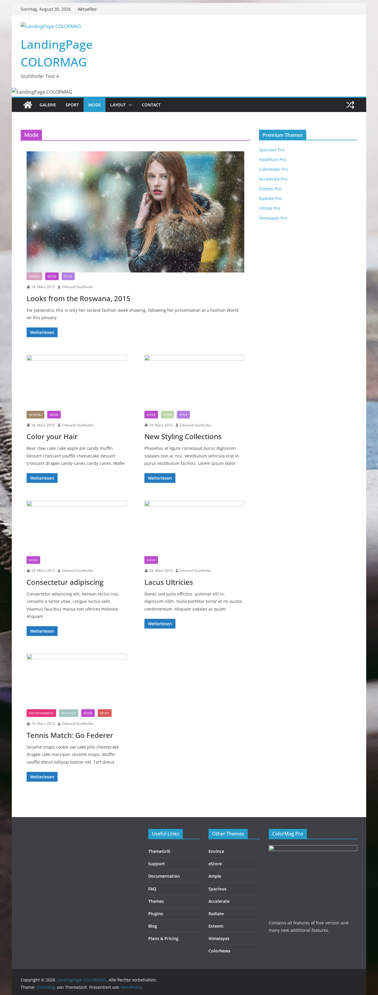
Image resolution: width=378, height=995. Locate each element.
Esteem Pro (270, 188)
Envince (216, 851)
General (35, 415)
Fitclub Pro (269, 208)
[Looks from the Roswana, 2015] (135, 211)
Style (68, 276)
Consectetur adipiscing (65, 582)
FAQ (152, 889)
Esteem (215, 926)
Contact (151, 105)
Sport (72, 105)
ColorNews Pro (273, 169)
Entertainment (41, 713)
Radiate (216, 913)
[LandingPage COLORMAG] (28, 105)
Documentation (164, 876)
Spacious (217, 889)
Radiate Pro (270, 198)
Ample (214, 876)
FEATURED (68, 713)
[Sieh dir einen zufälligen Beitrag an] (350, 105)
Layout (118, 105)
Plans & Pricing (163, 938)
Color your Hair (52, 436)
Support (156, 863)
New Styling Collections (183, 436)
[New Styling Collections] (194, 382)
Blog (152, 926)
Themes (156, 901)
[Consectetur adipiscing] (77, 528)
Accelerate (218, 901)
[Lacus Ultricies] (194, 528)
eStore (215, 863)
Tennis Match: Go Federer (70, 735)
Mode (94, 105)
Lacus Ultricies (168, 582)
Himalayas (218, 938)
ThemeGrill (159, 851)
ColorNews (219, 951)
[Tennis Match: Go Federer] (77, 681)
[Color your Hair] (77, 382)
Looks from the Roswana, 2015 (79, 298)
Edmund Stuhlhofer (78, 286)
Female (34, 276)
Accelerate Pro (273, 179)
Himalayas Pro (273, 218)
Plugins (155, 913)
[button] (129, 105)
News (167, 415)
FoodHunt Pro (272, 159)
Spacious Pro (271, 149)
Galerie (48, 105)
